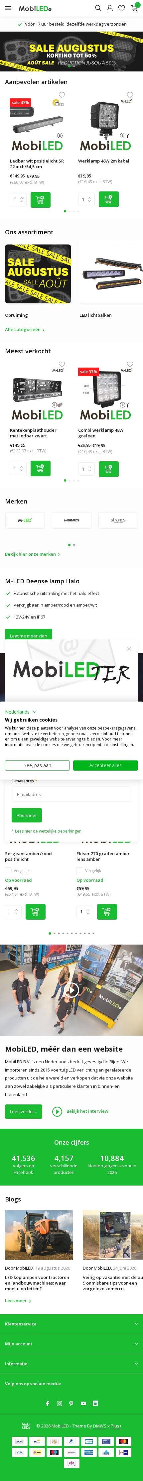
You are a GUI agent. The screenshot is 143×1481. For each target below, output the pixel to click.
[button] (21, 712)
